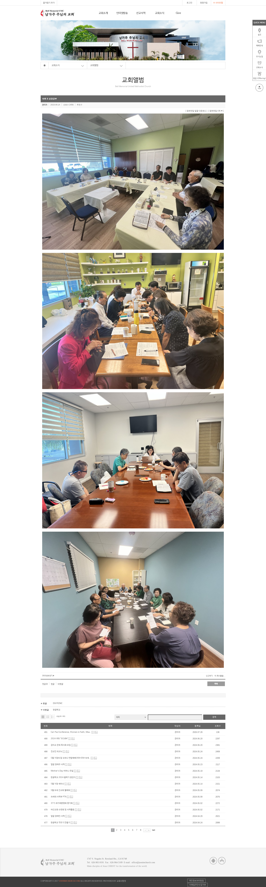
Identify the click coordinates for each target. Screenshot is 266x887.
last (153, 830)
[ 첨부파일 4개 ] (216, 111)
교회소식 (159, 13)
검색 (214, 717)
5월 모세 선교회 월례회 (61, 790)
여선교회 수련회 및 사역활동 (63, 810)
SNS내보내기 (47, 676)
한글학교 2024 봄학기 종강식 (63, 777)
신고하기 (209, 676)
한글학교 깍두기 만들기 (61, 822)
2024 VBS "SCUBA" (59, 738)
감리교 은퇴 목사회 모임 (61, 745)
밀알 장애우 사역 (58, 764)
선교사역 (140, 13)
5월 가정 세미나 (57, 784)
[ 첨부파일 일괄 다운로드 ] (196, 111)
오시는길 (259, 57)
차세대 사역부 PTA (59, 797)
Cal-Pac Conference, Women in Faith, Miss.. (71, 732)
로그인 (189, 3)
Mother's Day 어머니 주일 (62, 771)
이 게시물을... (220, 676)
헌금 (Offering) (259, 78)
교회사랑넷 (121, 881)
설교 (259, 35)
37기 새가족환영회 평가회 (62, 803)
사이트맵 (219, 3)
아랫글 (60, 684)
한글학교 (56, 710)
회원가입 (204, 3)
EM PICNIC (57, 703)
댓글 (45, 684)
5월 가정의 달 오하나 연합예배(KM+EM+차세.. (71, 758)
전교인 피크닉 (57, 751)
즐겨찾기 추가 (49, 3)
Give (178, 13)
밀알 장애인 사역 (58, 816)
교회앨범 (94, 65)
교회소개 (103, 13)
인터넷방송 (122, 13)
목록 (216, 684)
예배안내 (259, 46)
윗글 (52, 684)
